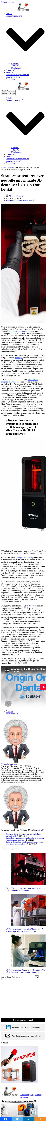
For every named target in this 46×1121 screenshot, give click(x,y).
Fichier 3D (15, 66)
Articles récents (12, 714)
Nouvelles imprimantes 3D (24, 200)
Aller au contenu (7, 2)
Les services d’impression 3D (17, 75)
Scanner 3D (10, 70)
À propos (9, 712)
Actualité (9, 72)
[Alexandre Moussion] (16, 762)
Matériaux (15, 63)
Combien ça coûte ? (13, 77)
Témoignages (16, 68)
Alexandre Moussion (17, 196)
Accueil (9, 14)
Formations (10, 79)
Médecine (11, 167)
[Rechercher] (37, 976)
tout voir (40, 830)
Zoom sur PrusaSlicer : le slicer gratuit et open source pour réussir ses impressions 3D (24, 843)
